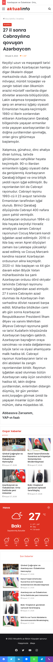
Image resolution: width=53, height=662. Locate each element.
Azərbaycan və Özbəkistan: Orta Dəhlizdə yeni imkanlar (11, 489)
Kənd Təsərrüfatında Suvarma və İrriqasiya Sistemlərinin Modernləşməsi (39, 457)
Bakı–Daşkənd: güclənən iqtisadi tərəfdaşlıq (37, 488)
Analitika (20, 19)
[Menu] (3, 10)
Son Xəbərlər (26, 556)
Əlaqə (32, 643)
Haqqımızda (23, 643)
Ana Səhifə (10, 19)
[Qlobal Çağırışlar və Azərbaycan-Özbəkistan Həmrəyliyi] (13, 444)
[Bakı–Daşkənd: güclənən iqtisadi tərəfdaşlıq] (39, 475)
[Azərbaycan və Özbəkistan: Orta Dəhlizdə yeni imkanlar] (13, 475)
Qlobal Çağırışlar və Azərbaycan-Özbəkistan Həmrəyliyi (12, 457)
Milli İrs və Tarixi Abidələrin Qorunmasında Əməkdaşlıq (34, 619)
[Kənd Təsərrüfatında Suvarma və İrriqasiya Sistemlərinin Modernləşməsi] (39, 444)
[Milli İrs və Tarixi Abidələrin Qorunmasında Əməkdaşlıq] (11, 621)
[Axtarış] (49, 10)
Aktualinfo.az (19, 639)
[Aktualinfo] (18, 8)
